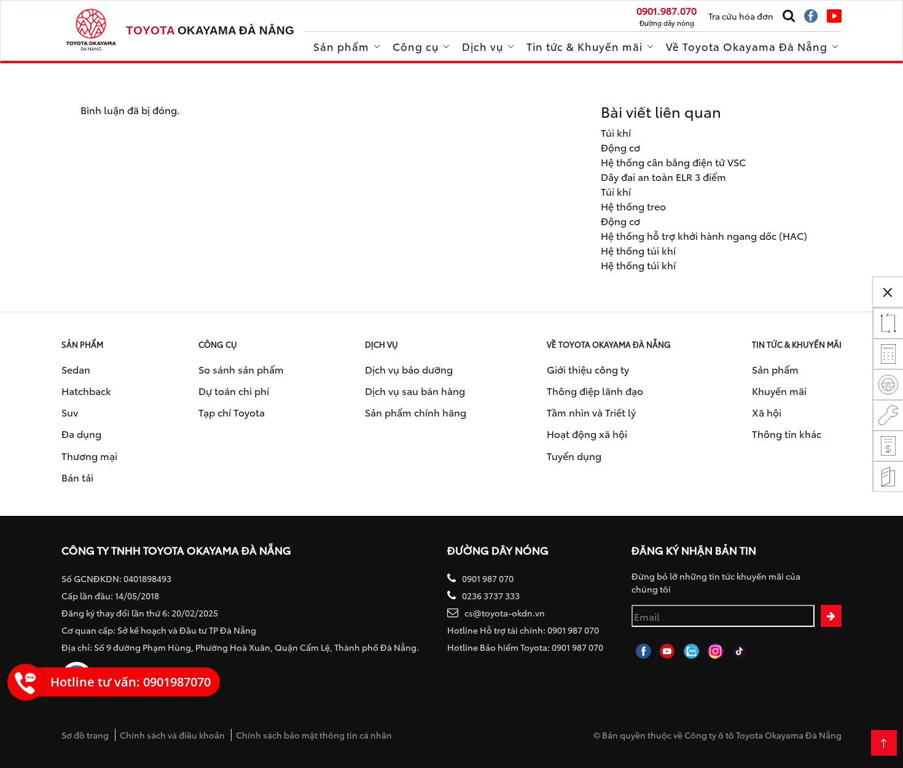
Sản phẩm (341, 46)
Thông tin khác (786, 433)
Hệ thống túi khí (638, 250)
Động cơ (620, 147)
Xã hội (766, 412)
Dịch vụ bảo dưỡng (409, 369)
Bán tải (77, 477)
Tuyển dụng (574, 455)
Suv (69, 412)
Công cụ (416, 46)
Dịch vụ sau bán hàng (415, 390)
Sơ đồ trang (85, 735)
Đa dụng (81, 433)
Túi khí (616, 132)
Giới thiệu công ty (588, 369)
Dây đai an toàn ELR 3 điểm (663, 176)
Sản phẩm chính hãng (415, 412)
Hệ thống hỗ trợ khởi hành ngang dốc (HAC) (704, 235)
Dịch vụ (482, 46)
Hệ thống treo (633, 206)
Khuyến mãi (779, 390)
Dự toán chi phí (233, 390)
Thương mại (89, 455)
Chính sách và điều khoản (172, 735)
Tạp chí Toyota (231, 412)
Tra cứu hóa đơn (740, 16)
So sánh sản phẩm (241, 369)
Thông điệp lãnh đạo (595, 390)
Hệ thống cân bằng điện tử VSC (673, 162)
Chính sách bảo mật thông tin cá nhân (314, 735)
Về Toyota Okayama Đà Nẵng (746, 46)
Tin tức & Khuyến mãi (584, 46)
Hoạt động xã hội (587, 433)
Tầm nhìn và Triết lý (591, 412)
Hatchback (86, 390)
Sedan (75, 369)
